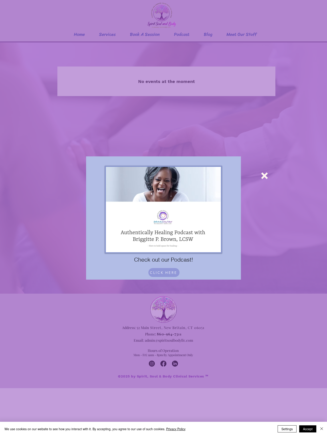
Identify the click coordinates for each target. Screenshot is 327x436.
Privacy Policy (176, 429)
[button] (264, 175)
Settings (287, 429)
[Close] (321, 428)
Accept (308, 429)
